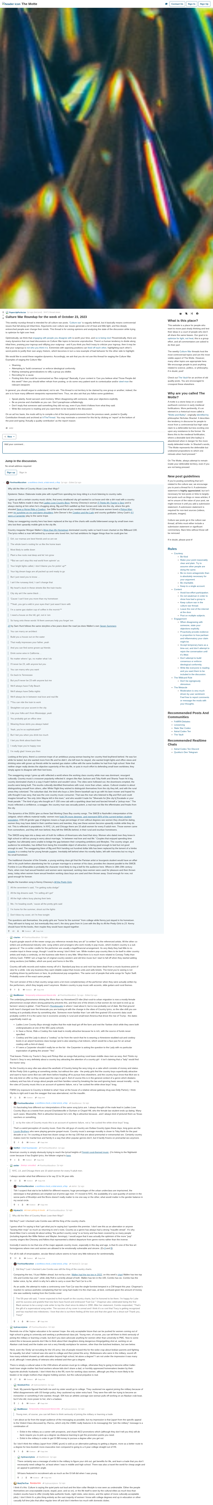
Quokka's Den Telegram (186, 752)
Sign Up (204, 4)
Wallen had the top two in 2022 (87, 1274)
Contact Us (177, 4)
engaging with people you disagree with (52, 338)
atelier (74, 1186)
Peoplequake (56, 1006)
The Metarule (180, 687)
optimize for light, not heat (180, 338)
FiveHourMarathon (32, 937)
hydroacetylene (40, 1385)
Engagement (180, 619)
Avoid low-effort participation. (194, 592)
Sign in (23, 472)
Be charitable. (187, 583)
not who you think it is (37, 347)
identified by (203, 415)
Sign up (11, 472)
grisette (11, 851)
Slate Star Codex (182, 728)
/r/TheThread (48, 417)
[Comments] (166, 4)
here (68, 1155)
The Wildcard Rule (183, 677)
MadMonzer (77, 1103)
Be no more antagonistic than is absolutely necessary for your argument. (194, 576)
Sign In (191, 4)
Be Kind (184, 556)
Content (178, 589)
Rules (172, 549)
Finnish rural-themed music (95, 1152)
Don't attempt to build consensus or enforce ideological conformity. (191, 661)
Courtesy (178, 553)
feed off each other (97, 347)
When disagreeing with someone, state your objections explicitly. (191, 625)
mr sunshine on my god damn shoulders (33, 512)
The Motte (29, 4)
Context (28, 931)
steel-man (124, 381)
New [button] (10, 436)
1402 (11, 428)
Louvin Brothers (21, 1131)
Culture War (185, 351)
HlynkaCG (76, 1264)
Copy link (39, 931)
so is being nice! (103, 338)
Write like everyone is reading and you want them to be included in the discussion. (194, 671)
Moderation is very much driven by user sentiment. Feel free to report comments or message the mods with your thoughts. (194, 697)
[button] (16, 312)
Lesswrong (179, 725)
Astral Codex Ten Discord (186, 749)
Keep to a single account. (192, 586)
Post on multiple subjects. (192, 615)
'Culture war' (75, 322)
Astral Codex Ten (182, 731)
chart (120, 1274)
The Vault (183, 377)
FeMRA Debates (182, 721)
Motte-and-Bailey (177, 415)
